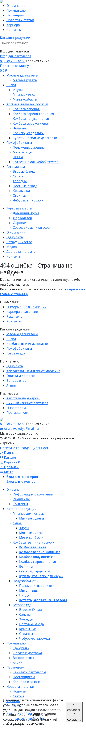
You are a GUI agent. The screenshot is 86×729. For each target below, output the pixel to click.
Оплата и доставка (21, 376)
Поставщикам (17, 412)
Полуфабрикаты (19, 348)
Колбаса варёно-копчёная (39, 552)
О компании (16, 489)
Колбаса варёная (32, 547)
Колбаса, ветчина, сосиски (27, 343)
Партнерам (15, 667)
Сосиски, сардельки (34, 571)
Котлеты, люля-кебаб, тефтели (43, 600)
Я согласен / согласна (74, 712)
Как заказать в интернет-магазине (33, 371)
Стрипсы (26, 633)
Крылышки (27, 629)
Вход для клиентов (20, 481)
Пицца (24, 595)
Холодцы (26, 619)
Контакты (13, 321)
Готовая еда (15, 353)
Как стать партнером (23, 398)
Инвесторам (16, 408)
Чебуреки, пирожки (34, 638)
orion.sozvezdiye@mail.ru (19, 428)
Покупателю (16, 643)
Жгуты (24, 528)
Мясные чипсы (31, 533)
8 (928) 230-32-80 (12, 61)
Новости (19, 691)
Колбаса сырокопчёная (37, 561)
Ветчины (26, 566)
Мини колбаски (31, 537)
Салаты (25, 614)
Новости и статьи (20, 686)
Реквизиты (14, 316)
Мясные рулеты (31, 518)
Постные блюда (31, 624)
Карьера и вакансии (22, 311)
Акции (11, 385)
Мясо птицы (28, 590)
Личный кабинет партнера (27, 403)
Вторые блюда (30, 609)
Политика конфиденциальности (25, 448)
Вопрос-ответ (17, 380)
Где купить (14, 366)
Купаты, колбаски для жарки (41, 576)
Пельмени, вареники (35, 585)
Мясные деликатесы (22, 334)
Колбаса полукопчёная (37, 557)
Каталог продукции (21, 508)
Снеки (11, 339)
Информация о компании (26, 307)
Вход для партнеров (15, 56)
